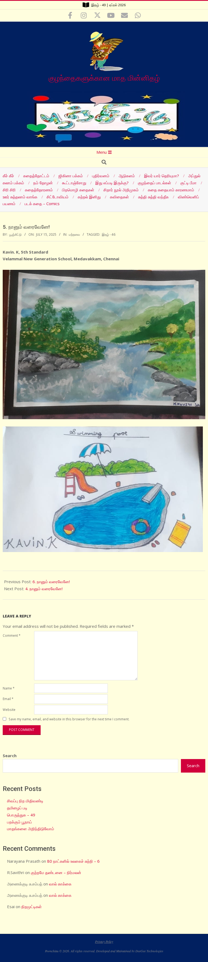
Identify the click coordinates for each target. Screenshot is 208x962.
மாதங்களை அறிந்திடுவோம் (30, 828)
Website (9, 709)
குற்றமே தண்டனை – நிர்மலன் (56, 872)
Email (8, 699)
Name (8, 688)
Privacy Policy (104, 941)
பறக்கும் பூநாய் (19, 822)
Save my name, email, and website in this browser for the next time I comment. (69, 719)
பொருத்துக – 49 (21, 814)
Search (10, 755)
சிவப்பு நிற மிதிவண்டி (25, 800)
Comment (11, 635)
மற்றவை (74, 234)
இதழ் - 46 (108, 234)
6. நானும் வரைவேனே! (51, 581)
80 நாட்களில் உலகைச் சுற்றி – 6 (73, 861)
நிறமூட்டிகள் (31, 906)
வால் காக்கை (60, 884)
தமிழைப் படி (17, 807)
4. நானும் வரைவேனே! (44, 588)
